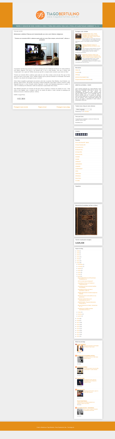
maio (79, 274)
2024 (78, 254)
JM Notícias (78, 176)
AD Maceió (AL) (79, 149)
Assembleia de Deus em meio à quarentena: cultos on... (85, 290)
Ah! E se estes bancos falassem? (85, 281)
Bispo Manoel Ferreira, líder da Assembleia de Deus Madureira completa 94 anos (90, 381)
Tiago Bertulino (80, 378)
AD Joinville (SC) (79, 147)
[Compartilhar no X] (21, 99)
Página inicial (42, 107)
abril (79, 276)
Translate (86, 111)
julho (79, 270)
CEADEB (77, 156)
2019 (78, 318)
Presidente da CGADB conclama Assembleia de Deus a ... (85, 309)
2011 (78, 334)
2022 (78, 258)
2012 (78, 332)
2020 (78, 262)
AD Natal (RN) (78, 152)
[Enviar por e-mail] (18, 99)
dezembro (80, 264)
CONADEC (77, 166)
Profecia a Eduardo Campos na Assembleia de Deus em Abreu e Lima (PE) (91, 46)
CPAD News (78, 173)
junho (79, 272)
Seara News (78, 178)
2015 (78, 326)
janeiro (79, 316)
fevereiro (80, 314)
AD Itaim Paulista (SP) (80, 144)
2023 (78, 256)
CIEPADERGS (78, 164)
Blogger (76, 427)
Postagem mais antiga (63, 107)
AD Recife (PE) (78, 154)
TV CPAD (77, 180)
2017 (78, 322)
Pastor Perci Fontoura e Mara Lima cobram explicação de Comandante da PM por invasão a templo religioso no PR (91, 56)
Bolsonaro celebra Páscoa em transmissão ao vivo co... (85, 299)
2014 (78, 328)
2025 (78, 252)
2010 (78, 336)
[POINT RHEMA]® (81, 344)
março (79, 312)
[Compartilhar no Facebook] (23, 99)
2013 (78, 330)
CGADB (77, 72)
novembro (80, 266)
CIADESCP (78, 161)
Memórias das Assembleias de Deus (86, 355)
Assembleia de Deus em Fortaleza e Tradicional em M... (86, 283)
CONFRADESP (78, 168)
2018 (78, 320)
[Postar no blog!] (19, 99)
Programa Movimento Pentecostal (83, 79)
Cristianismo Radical (82, 367)
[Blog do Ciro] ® (81, 389)
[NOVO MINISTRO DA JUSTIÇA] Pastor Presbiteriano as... (87, 278)
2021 (78, 260)
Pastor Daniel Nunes (82, 401)
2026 (78, 251)
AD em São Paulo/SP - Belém (82, 142)
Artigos (77, 70)
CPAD (76, 74)
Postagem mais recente (21, 107)
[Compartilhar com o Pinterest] (24, 99)
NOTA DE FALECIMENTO (81, 77)
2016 (78, 324)
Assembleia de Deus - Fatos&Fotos (85, 407)
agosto (79, 268)
